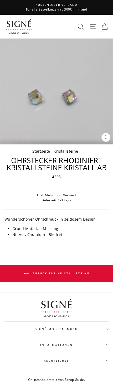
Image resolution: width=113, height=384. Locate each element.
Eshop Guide (74, 379)
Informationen (56, 345)
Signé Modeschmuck (56, 329)
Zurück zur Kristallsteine (60, 273)
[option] (56, 7)
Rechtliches (56, 360)
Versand (69, 195)
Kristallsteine (66, 151)
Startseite (41, 151)
